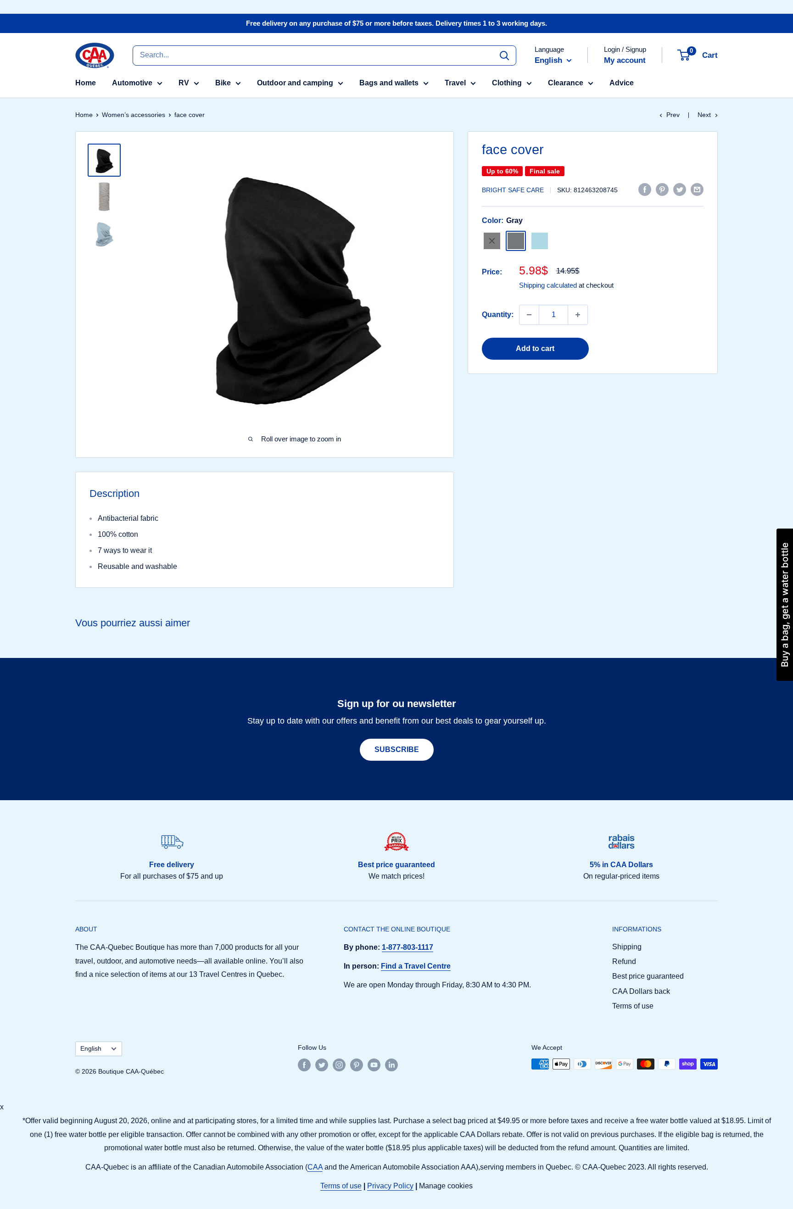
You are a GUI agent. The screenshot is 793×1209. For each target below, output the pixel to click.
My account (625, 60)
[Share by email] (697, 189)
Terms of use (632, 1006)
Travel (455, 83)
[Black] (492, 241)
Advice (621, 83)
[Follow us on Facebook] (304, 1065)
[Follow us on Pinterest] (356, 1065)
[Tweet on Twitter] (679, 189)
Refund (624, 961)
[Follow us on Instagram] (339, 1065)
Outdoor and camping (295, 83)
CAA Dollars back (641, 991)
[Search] (504, 55)
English (90, 1048)
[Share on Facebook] (644, 189)
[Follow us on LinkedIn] (391, 1065)
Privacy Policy (390, 1186)
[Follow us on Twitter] (321, 1065)
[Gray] (516, 241)
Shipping (627, 947)
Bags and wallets (389, 83)
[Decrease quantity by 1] (529, 314)
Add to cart (535, 348)
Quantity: (498, 314)
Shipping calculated (548, 285)
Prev (673, 114)
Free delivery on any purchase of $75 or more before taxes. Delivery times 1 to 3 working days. (396, 23)
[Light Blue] (539, 241)
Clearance (565, 83)
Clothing (507, 83)
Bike (223, 83)
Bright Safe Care (513, 190)
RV (184, 83)
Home (85, 83)
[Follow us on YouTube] (374, 1065)
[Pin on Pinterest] (662, 189)
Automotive (132, 83)
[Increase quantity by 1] (577, 314)
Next (704, 114)
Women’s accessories (133, 114)
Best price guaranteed (648, 976)
